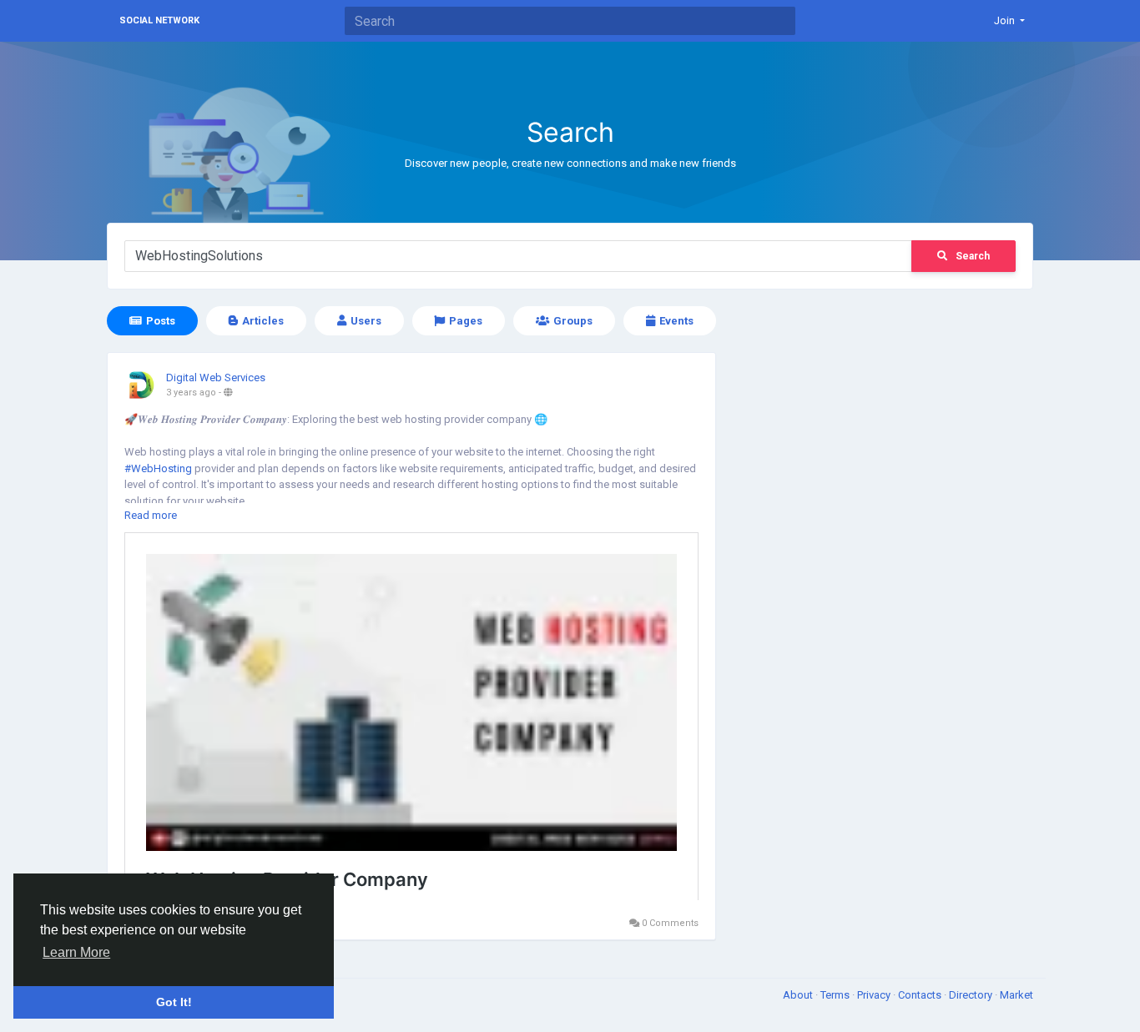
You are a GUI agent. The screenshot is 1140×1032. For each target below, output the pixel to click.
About (799, 995)
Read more (150, 515)
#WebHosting (158, 468)
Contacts (921, 995)
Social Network (159, 20)
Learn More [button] (76, 952)
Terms (836, 995)
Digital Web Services (215, 377)
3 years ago (191, 392)
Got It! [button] (174, 1002)
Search (973, 256)
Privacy (875, 995)
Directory (972, 995)
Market (1016, 995)
